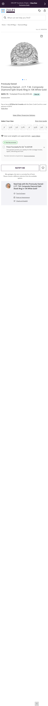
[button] (45, 4)
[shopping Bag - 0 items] (45, 11)
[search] (4, 17)
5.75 (23, 127)
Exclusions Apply (5, 97)
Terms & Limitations (29, 156)
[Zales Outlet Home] (10, 11)
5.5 (17, 127)
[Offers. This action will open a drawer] (39, 11)
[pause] (3, 4)
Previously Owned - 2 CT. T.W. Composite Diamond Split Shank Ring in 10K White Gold (24, 88)
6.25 (35, 127)
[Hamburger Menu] (3, 11)
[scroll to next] (46, 127)
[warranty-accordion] (44, 147)
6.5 (42, 127)
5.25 (10, 127)
